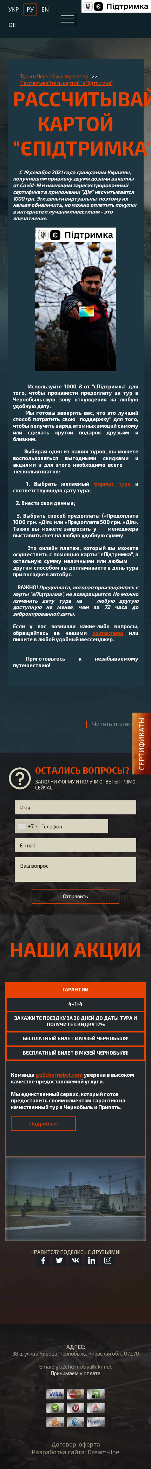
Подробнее (43, 1124)
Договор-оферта (75, 1444)
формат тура (112, 483)
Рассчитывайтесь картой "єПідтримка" (66, 83)
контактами (107, 633)
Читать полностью (119, 724)
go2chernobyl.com (59, 1074)
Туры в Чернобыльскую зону (54, 76)
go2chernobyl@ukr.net (83, 1366)
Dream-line (103, 1452)
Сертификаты (141, 743)
